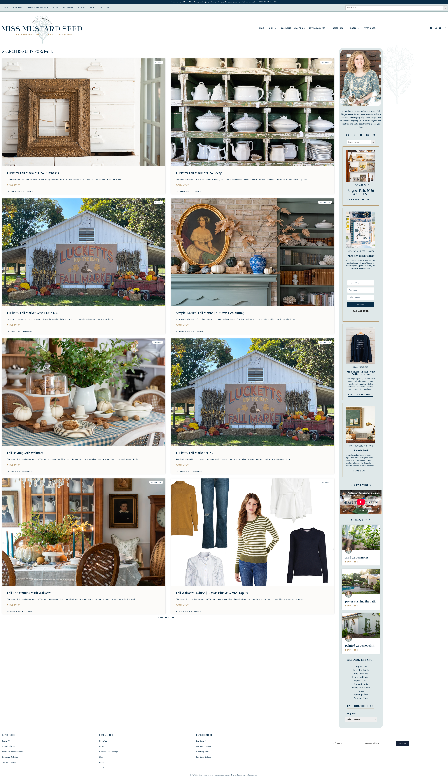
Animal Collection (8, 746)
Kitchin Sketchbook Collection (13, 751)
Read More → (353, 562)
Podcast (102, 762)
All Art (55, 7)
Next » (175, 617)
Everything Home (202, 751)
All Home (81, 7)
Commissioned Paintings (37, 7)
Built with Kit (361, 311)
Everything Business (203, 757)
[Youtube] (440, 28)
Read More (13, 185)
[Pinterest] (367, 135)
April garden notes (356, 557)
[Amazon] (374, 135)
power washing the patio (360, 601)
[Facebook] (431, 28)
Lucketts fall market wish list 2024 (32, 312)
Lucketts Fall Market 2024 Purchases (33, 173)
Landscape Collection (10, 757)
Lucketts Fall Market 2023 (194, 452)
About (92, 7)
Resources (338, 28)
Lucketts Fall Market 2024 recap (199, 173)
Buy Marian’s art (317, 28)
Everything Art (201, 741)
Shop (6, 7)
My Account (105, 7)
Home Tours (17, 7)
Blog (261, 28)
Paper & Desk (370, 28)
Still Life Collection (9, 762)
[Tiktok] (444, 28)
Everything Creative (203, 746)
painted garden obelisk (359, 645)
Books (353, 28)
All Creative (68, 7)
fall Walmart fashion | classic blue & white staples (212, 592)
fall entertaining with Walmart (29, 592)
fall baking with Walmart (25, 452)
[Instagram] (435, 28)
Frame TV (6, 741)
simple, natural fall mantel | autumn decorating (210, 312)
